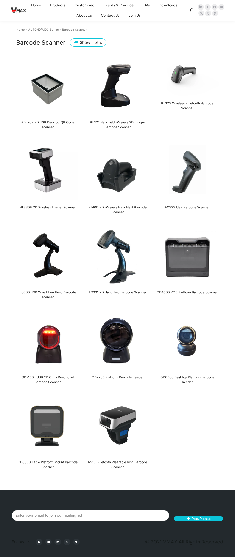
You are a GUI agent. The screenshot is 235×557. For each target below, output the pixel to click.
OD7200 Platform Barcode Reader (117, 377)
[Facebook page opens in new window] (208, 7)
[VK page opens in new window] (221, 7)
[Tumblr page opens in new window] (208, 13)
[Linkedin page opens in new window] (201, 7)
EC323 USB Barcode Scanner (187, 207)
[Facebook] (39, 542)
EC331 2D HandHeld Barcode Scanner (117, 292)
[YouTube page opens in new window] (215, 7)
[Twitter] (76, 542)
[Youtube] (48, 542)
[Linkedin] (57, 542)
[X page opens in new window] (201, 13)
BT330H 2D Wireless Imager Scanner (48, 207)
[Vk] (67, 542)
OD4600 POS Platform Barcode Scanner (187, 292)
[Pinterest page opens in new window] (215, 13)
